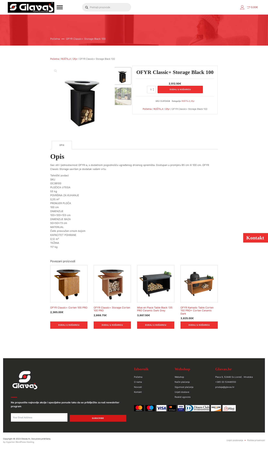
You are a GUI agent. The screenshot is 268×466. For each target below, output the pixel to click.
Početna (55, 38)
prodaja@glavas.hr (224, 387)
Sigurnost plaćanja (184, 387)
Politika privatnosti (256, 440)
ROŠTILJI (66, 59)
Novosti (138, 387)
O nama (138, 382)
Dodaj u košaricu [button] (69, 325)
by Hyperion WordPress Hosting (18, 442)
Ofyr (75, 59)
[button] (242, 7)
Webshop (179, 377)
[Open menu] (60, 7)
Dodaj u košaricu (180, 89)
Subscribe (98, 418)
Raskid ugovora (182, 397)
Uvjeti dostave (182, 392)
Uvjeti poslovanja (235, 440)
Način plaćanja (182, 382)
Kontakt (138, 392)
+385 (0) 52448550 (225, 382)
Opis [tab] (61, 145)
